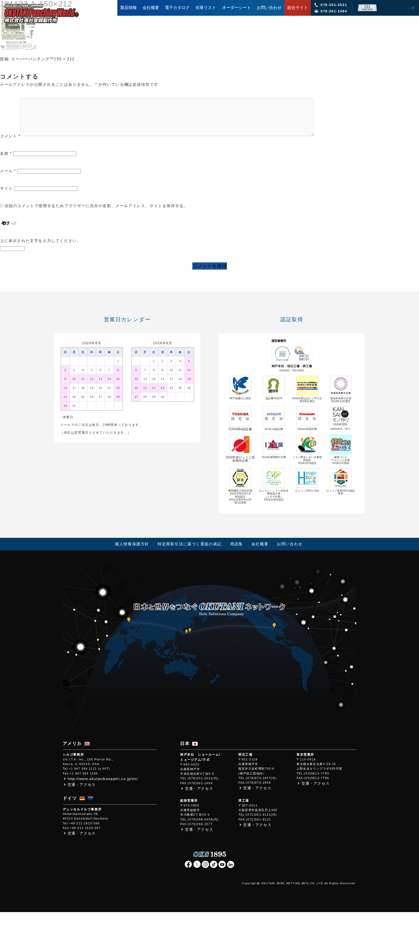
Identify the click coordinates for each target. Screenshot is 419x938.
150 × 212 (64, 59)
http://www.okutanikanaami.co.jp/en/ (103, 779)
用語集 (236, 544)
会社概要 (259, 544)
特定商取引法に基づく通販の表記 (190, 544)
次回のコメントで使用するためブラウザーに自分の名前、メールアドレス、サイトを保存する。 (96, 206)
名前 (6, 153)
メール (8, 171)
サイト (6, 188)
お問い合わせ (290, 544)
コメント (10, 136)
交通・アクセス (82, 784)
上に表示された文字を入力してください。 (40, 241)
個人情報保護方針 (132, 544)
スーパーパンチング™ (32, 59)
